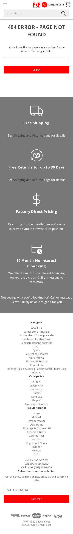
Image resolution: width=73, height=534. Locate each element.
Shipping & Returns (36, 361)
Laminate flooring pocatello (36, 342)
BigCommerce (43, 521)
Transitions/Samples (36, 404)
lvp (36, 346)
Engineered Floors (36, 443)
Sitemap (36, 372)
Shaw (36, 413)
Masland (36, 439)
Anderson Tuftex (36, 432)
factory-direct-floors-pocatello (36, 335)
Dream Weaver (36, 421)
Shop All (36, 400)
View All (36, 450)
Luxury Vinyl (36, 385)
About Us (36, 328)
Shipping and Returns (28, 135)
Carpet (36, 393)
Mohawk (36, 417)
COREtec (37, 447)
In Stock (36, 381)
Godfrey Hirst (36, 435)
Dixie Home (36, 424)
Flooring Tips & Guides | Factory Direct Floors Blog (36, 368)
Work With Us (36, 357)
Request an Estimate (36, 354)
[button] (63, 13)
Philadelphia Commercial (37, 428)
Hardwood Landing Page (36, 339)
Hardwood (36, 389)
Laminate (36, 396)
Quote (36, 350)
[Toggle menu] (5, 5)
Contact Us (36, 365)
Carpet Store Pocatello (37, 331)
